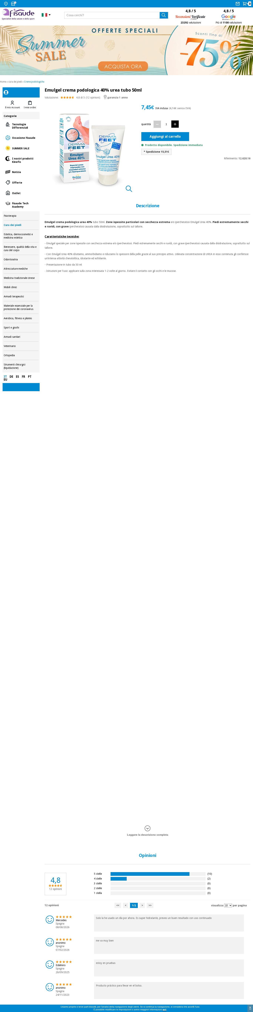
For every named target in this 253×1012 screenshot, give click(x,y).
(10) (209, 873)
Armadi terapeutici (21, 296)
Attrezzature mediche (21, 268)
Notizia (21, 172)
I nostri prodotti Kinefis (21, 160)
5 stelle (98, 873)
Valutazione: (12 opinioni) (72, 97)
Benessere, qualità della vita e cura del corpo (21, 248)
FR (23, 376)
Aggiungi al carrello (165, 136)
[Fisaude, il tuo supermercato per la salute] (19, 14)
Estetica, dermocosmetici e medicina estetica (21, 236)
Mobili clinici (21, 287)
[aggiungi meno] (157, 124)
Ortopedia (21, 355)
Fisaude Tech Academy (21, 204)
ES (17, 376)
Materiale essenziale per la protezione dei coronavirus (21, 307)
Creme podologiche (34, 81)
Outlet (21, 193)
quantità (146, 124)
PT (29, 376)
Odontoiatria (21, 259)
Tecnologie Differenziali (21, 125)
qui (164, 1009)
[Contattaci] (238, 3)
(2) (209, 878)
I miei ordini (30, 107)
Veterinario (21, 346)
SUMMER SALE (21, 148)
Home (3, 81)
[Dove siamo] (6, 3)
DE (11, 376)
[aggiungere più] (175, 124)
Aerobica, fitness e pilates (21, 318)
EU (5, 379)
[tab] (12, 104)
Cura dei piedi (21, 225)
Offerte (21, 182)
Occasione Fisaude (21, 137)
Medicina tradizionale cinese (21, 278)
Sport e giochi (21, 327)
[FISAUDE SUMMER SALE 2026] (126, 50)
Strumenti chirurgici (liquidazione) (21, 366)
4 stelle (98, 878)
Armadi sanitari (21, 336)
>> (150, 905)
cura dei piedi (15, 81)
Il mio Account (12, 107)
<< (117, 905)
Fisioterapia (21, 215)
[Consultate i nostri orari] (14, 3)
